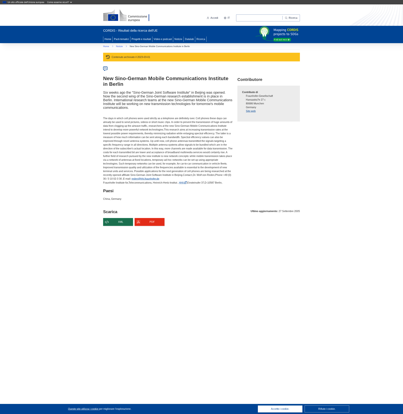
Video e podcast (163, 39)
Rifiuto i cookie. (326, 409)
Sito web (251, 111)
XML (120, 222)
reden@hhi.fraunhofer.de (145, 178)
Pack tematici (121, 39)
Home (108, 39)
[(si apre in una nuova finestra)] (128, 15)
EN (105, 68)
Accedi (214, 18)
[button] (226, 17)
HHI (182, 182)
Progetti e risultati (141, 39)
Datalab (189, 39)
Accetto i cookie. (280, 409)
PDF (152, 222)
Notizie (178, 39)
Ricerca (200, 39)
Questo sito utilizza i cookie (83, 409)
